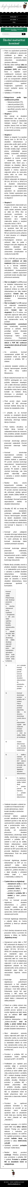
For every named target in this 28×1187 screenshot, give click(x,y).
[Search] (23, 34)
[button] (14, 30)
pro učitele (13, 19)
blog (14, 22)
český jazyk (13, 17)
